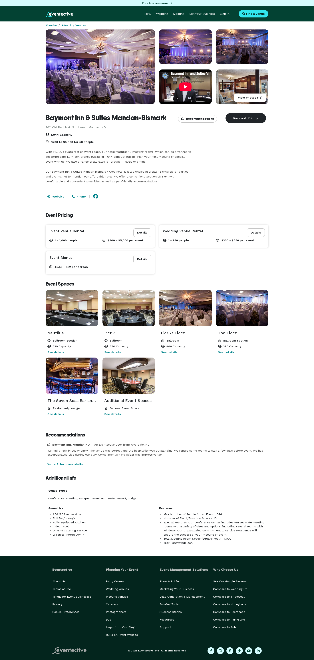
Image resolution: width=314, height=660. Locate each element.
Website (57, 196)
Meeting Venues (74, 25)
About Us (58, 581)
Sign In (225, 13)
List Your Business (202, 13)
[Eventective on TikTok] (239, 650)
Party (147, 13)
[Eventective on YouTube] (248, 650)
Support (165, 627)
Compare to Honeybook (229, 604)
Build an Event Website (122, 635)
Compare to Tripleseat (229, 596)
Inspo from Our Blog (120, 627)
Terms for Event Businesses (71, 596)
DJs (108, 619)
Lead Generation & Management (182, 596)
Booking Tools (169, 604)
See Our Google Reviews (230, 581)
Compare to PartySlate (229, 619)
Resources (167, 619)
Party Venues (115, 581)
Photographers (116, 612)
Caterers (112, 604)
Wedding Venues (117, 589)
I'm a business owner (156, 3)
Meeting (178, 13)
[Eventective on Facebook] (211, 650)
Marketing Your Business (177, 589)
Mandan (51, 25)
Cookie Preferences (65, 612)
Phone (81, 196)
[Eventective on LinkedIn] (258, 650)
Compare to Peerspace (229, 612)
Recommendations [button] (199, 118)
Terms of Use (61, 589)
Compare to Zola (225, 627)
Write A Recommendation (65, 464)
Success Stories (171, 612)
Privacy (57, 604)
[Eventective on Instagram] (220, 650)
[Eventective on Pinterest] (229, 650)
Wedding (162, 13)
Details (142, 232)
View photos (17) (250, 97)
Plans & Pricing (170, 581)
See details (55, 352)
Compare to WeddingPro (230, 589)
